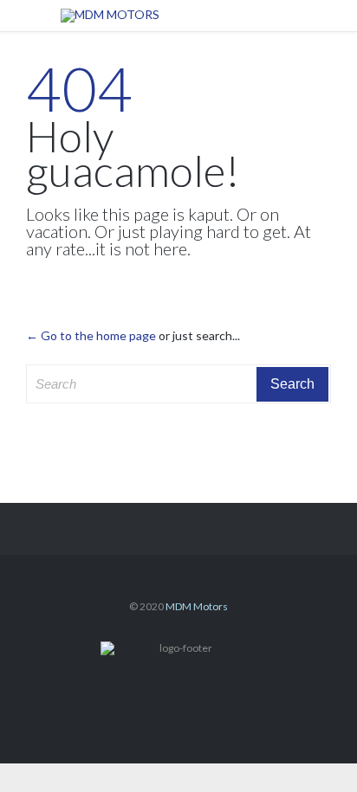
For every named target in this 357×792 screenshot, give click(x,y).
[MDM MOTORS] (191, 15)
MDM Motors (197, 606)
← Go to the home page (91, 335)
